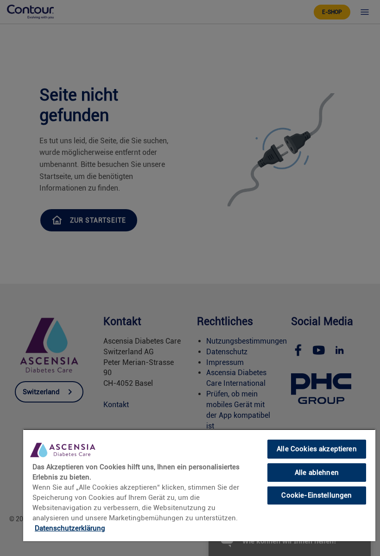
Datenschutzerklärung (70, 528)
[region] (199, 485)
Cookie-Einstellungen (316, 495)
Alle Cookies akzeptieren (317, 449)
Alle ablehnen (317, 472)
